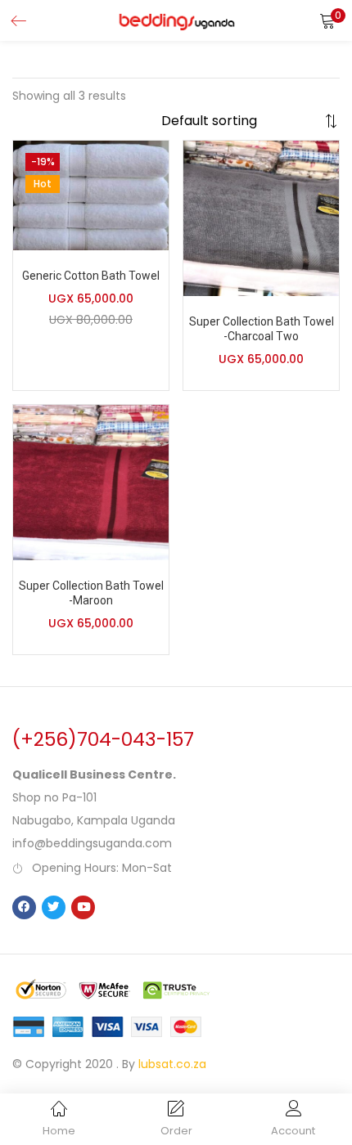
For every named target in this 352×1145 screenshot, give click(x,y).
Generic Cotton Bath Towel (91, 275)
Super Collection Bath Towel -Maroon (91, 593)
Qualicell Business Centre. (94, 774)
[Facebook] (24, 907)
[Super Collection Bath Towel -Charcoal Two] (261, 217)
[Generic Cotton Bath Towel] (91, 194)
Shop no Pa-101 (54, 797)
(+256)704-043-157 (103, 739)
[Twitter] (53, 907)
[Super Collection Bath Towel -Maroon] (91, 482)
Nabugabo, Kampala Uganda (93, 820)
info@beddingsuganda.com (92, 843)
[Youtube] (83, 907)
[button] (327, 20)
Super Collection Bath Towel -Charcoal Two (261, 329)
